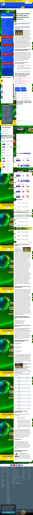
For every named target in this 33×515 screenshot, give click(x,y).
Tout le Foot (17, 93)
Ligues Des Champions (25, 97)
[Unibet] (7, 150)
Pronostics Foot (17, 88)
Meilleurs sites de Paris (7, 138)
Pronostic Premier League (9, 110)
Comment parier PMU (29, 478)
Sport (3, 7)
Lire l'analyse (16, 130)
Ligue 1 (22, 93)
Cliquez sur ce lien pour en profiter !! (20, 85)
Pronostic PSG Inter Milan (8, 108)
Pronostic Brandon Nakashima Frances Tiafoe (16, 478)
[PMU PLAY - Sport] (7, 144)
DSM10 (2, 87)
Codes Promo (3, 469)
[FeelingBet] (7, 167)
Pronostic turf (30, 471)
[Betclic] (7, 147)
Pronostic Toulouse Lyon (15, 471)
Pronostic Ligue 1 (4, 109)
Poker (6, 7)
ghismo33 (2, 81)
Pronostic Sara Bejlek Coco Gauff (16, 482)
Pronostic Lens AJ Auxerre (15, 469)
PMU (28, 469)
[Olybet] (7, 161)
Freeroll (23, 475)
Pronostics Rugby (23, 90)
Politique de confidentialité (3, 485)
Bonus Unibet (8, 116)
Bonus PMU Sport (9, 118)
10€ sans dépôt (18, 7)
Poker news (24, 471)
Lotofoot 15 (8, 472)
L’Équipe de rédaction (2, 475)
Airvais (2, 98)
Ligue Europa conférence (24, 99)
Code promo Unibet (8, 502)
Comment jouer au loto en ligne (4, 120)
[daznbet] (7, 170)
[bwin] (7, 153)
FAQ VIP (2, 486)
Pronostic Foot (5, 106)
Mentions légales (2, 483)
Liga (20, 95)
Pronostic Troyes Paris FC (15, 473)
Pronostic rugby (8, 479)
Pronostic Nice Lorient (15, 472)
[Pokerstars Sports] (7, 155)
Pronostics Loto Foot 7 (9, 115)
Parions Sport (8, 469)
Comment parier (8, 491)
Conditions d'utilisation (3, 480)
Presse (2, 477)
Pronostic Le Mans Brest (15, 475)
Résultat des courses (29, 475)
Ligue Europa (17, 99)
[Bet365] (7, 158)
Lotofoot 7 (8, 471)
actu (15, 7)
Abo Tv (12, 7)
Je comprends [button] (8, 512)
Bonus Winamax (9, 119)
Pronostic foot (9, 475)
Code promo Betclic (8, 495)
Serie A (16, 95)
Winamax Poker (23, 477)
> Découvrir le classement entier (9, 102)
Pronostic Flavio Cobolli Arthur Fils (16, 476)
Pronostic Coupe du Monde (8, 484)
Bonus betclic (4, 118)
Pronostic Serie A (4, 110)
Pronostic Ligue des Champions (8, 487)
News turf (29, 479)
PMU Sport (16, 83)
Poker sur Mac (24, 473)
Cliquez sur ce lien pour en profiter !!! (20, 79)
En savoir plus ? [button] (11, 510)
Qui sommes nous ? (3, 473)
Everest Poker (24, 478)
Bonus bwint (3, 119)
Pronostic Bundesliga (8, 112)
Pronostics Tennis (23, 88)
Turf (8, 7)
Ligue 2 (26, 93)
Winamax (16, 80)
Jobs (2, 478)
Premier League (17, 97)
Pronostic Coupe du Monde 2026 (4, 108)
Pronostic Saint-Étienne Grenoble (16, 483)
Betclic (16, 77)
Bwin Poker (24, 480)
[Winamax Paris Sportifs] (7, 141)
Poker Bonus (24, 472)
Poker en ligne (24, 469)
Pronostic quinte (29, 473)
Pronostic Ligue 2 (9, 109)
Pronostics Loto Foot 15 (4, 117)
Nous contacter (3, 471)
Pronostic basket (8, 482)
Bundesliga (25, 95)
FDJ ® (10, 7)
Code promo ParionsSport (8, 500)
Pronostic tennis (8, 477)
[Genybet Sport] (7, 164)
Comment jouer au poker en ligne (9, 120)
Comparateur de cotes (8, 493)
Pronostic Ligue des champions (4, 114)
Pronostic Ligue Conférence (4, 115)
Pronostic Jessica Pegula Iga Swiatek (16, 481)
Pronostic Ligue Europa (9, 114)
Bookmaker (8, 473)
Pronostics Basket (17, 90)
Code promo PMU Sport (8, 498)
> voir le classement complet (9, 172)
